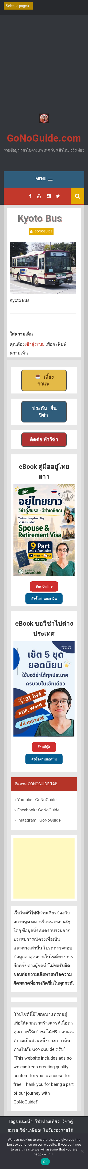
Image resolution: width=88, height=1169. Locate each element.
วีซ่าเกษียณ (31, 1130)
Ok (45, 1162)
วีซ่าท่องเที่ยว (47, 1121)
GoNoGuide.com (44, 138)
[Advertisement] (44, 65)
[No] (81, 1151)
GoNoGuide (43, 231)
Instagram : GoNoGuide (39, 820)
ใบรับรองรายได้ (58, 1130)
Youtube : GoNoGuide (36, 799)
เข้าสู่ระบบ (34, 344)
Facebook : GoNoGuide (38, 809)
